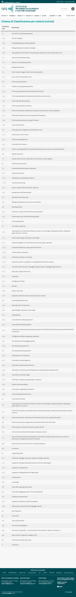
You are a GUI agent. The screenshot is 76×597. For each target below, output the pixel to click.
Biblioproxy (59, 573)
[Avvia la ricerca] (73, 8)
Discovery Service (68, 573)
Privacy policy (69, 592)
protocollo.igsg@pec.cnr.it (8, 593)
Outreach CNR (59, 2)
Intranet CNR (22, 573)
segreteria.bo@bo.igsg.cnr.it (27, 583)
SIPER (4, 573)
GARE (59, 16)
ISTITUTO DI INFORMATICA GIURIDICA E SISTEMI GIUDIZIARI (27, 8)
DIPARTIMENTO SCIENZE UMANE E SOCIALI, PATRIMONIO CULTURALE (65, 578)
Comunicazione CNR (69, 2)
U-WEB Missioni (12, 573)
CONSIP (45, 573)
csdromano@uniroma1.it (45, 583)
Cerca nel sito (64, 8)
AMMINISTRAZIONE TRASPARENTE (62, 582)
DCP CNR (51, 573)
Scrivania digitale (32, 573)
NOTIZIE (44, 16)
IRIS (40, 573)
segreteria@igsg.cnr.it (7, 583)
